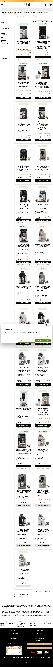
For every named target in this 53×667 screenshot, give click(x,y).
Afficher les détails (45, 336)
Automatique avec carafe (6, 53)
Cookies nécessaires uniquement (26, 340)
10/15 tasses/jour (6, 28)
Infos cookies (32, 657)
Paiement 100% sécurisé (6, 623)
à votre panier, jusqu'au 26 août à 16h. (26, 1)
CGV (28, 657)
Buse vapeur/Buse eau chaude (6, 59)
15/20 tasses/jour (6, 30)
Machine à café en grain (6, 36)
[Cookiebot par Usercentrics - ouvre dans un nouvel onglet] (46, 325)
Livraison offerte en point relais (20, 624)
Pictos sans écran (6, 46)
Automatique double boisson (6, 56)
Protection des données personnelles (43, 657)
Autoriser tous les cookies (43, 340)
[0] (50, 5)
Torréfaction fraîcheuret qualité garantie (46, 624)
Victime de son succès (23, 505)
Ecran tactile (5, 43)
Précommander (23, 425)
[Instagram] (23, 662)
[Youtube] (26, 662)
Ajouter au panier (24, 57)
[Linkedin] (29, 662)
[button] (39, 644)
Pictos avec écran (6, 45)
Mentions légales (23, 657)
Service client (33, 623)
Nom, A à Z (43, 21)
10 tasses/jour (5, 26)
